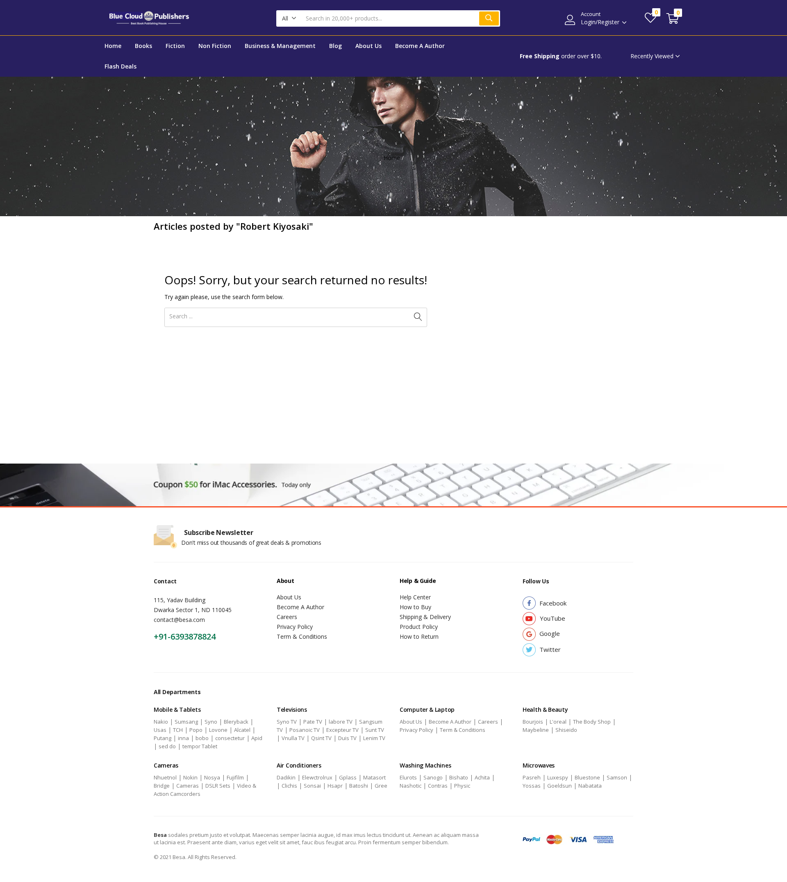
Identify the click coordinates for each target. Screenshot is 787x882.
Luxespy (557, 777)
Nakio (161, 721)
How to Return (419, 636)
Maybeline (536, 729)
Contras (438, 785)
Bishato (458, 777)
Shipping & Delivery (425, 617)
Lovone (218, 729)
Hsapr (335, 785)
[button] (289, 18)
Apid (256, 738)
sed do (167, 746)
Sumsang (186, 721)
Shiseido (566, 729)
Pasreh (532, 777)
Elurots (408, 777)
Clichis (289, 785)
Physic (462, 785)
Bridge (162, 785)
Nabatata (590, 785)
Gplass (348, 777)
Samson (617, 777)
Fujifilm (235, 777)
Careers (287, 617)
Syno (211, 721)
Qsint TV (321, 738)
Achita (482, 777)
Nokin (190, 777)
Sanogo (433, 777)
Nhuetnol (165, 777)
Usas (160, 729)
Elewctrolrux (317, 777)
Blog (335, 46)
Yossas (532, 785)
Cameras (187, 785)
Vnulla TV (293, 738)
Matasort (374, 777)
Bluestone (587, 777)
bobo (202, 738)
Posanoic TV (304, 729)
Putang (162, 738)
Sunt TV (374, 729)
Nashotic (410, 785)
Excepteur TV (342, 729)
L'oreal (558, 721)
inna (183, 738)
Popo (195, 729)
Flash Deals (120, 66)
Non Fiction (214, 46)
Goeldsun (559, 785)
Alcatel (242, 729)
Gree (381, 785)
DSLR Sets (217, 785)
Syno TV (287, 721)
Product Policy (419, 627)
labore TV (341, 721)
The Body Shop (592, 721)
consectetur (230, 738)
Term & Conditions (302, 636)
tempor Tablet (199, 746)
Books (143, 46)
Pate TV (312, 721)
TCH (178, 729)
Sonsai (312, 785)
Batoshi (358, 785)
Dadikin (286, 777)
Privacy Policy (295, 627)
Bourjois (533, 721)
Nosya (212, 777)
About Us (368, 46)
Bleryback (236, 721)
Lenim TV (374, 738)
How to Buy (415, 607)
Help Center (415, 597)
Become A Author (420, 46)
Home (113, 46)
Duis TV (347, 738)
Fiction (175, 46)
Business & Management (280, 46)
